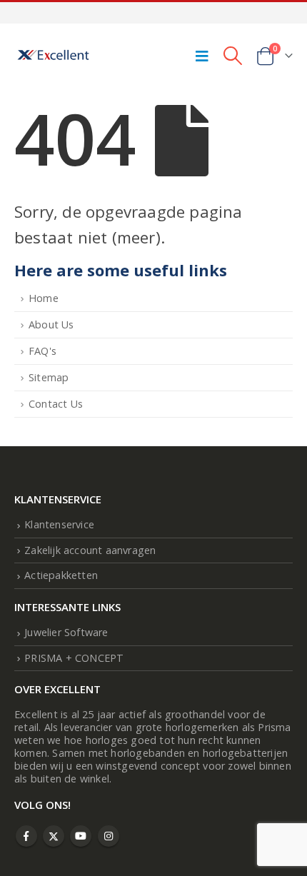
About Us (51, 324)
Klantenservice (59, 524)
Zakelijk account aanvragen (90, 550)
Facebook (26, 836)
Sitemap (49, 377)
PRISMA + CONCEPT (74, 658)
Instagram (108, 836)
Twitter (53, 836)
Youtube (80, 836)
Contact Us (56, 404)
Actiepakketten (61, 575)
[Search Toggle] (232, 55)
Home (44, 298)
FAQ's (42, 351)
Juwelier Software (66, 632)
